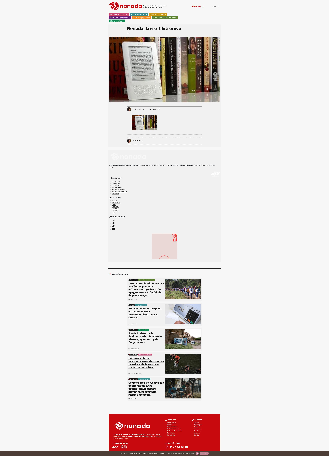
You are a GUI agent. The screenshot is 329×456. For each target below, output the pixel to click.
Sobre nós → (198, 6)
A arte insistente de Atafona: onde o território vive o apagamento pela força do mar (145, 337)
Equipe (169, 425)
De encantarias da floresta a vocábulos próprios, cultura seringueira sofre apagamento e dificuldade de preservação (146, 289)
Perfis (114, 205)
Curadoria (115, 209)
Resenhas (115, 211)
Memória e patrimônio (120, 17)
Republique (115, 193)
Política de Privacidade (119, 191)
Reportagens (116, 202)
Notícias (196, 423)
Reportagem (133, 280)
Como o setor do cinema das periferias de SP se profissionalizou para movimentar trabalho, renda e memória (146, 388)
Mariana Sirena (139, 109)
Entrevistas (115, 207)
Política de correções (119, 189)
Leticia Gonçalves (135, 348)
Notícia (114, 200)
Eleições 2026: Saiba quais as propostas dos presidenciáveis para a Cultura (144, 313)
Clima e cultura (117, 21)
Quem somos (116, 181)
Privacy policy (204, 453)
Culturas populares (141, 17)
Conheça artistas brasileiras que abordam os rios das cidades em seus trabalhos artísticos (146, 362)
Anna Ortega (134, 324)
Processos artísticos (119, 14)
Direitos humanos (158, 14)
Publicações (116, 183)
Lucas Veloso (134, 398)
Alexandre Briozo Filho (136, 373)
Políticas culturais (139, 14)
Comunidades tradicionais (164, 17)
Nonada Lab (116, 185)
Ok (197, 453)
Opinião (114, 213)
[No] (327, 453)
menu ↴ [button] (215, 6)
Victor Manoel (134, 299)
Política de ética (117, 187)
